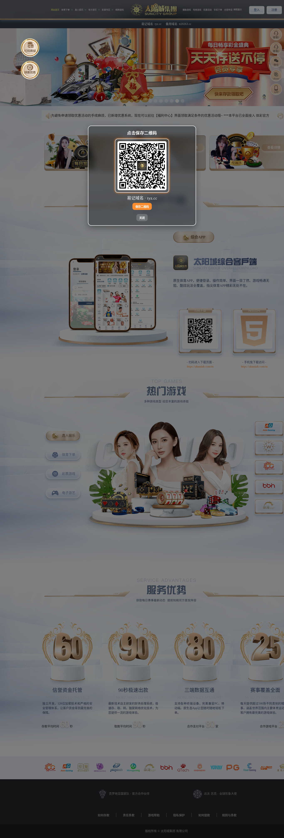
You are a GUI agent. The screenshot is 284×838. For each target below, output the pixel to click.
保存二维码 (142, 206)
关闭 (142, 217)
